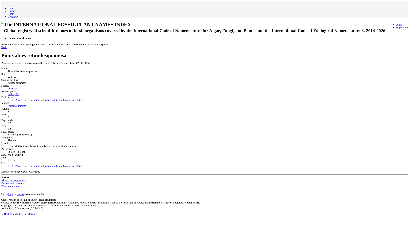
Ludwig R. (13, 94)
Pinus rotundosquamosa (13, 186)
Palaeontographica (17, 105)
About (11, 13)
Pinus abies (13, 88)
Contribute (13, 16)
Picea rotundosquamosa (13, 183)
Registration (402, 27)
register (20, 194)
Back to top (10, 214)
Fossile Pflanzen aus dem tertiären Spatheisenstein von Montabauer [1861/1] (46, 100)
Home (11, 8)
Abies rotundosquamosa (13, 180)
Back (4, 47)
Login (399, 24)
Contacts (12, 11)
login (10, 194)
